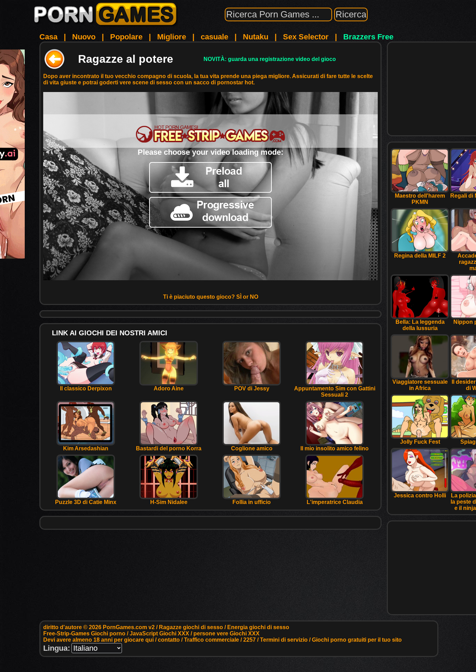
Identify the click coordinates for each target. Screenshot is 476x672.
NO (254, 297)
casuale (214, 36)
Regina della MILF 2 (420, 256)
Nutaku (255, 36)
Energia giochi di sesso (258, 627)
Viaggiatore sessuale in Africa (420, 385)
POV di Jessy (251, 388)
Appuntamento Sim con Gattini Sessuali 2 (334, 391)
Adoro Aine (169, 388)
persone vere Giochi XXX (226, 633)
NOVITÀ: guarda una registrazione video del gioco (270, 59)
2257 (249, 640)
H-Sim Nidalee (168, 502)
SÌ (238, 297)
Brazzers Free (368, 36)
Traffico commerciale (211, 640)
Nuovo (83, 36)
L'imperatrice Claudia (335, 502)
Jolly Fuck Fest (420, 442)
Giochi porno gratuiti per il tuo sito (357, 640)
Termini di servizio (284, 640)
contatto (169, 640)
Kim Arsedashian (85, 448)
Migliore (171, 36)
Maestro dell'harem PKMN (420, 199)
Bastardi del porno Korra (168, 448)
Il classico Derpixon (86, 388)
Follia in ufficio (251, 502)
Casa (48, 36)
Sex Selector (306, 36)
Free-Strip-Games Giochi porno (84, 633)
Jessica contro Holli (420, 495)
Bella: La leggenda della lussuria (420, 325)
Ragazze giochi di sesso (191, 627)
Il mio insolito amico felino (334, 448)
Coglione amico (251, 448)
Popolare (126, 36)
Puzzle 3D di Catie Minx (85, 502)
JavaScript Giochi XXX (159, 633)
